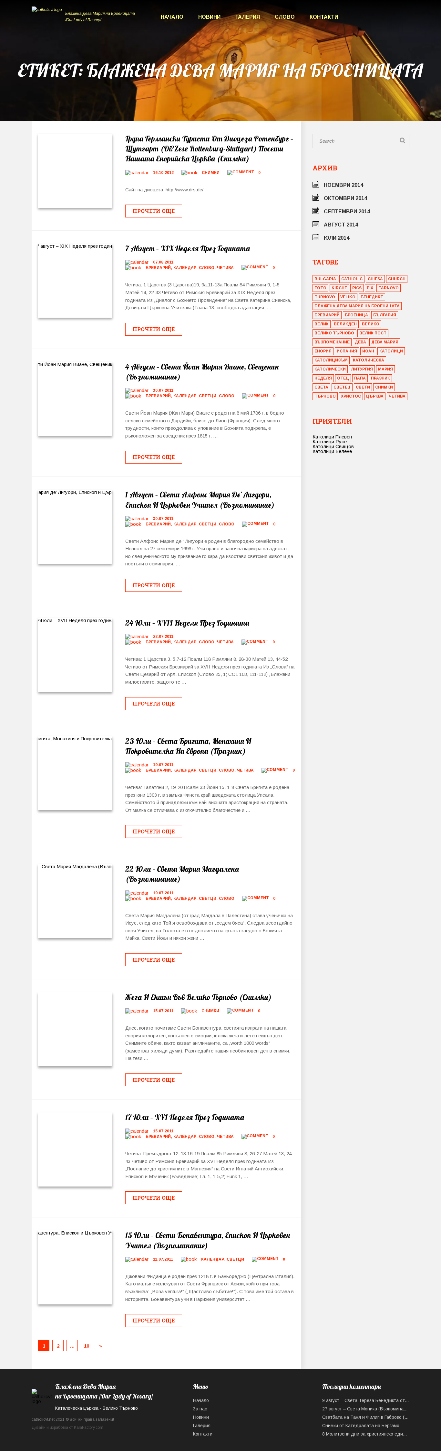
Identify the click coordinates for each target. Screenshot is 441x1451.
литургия (362, 369)
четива (397, 396)
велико (370, 324)
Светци (207, 396)
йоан (368, 351)
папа (360, 378)
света (321, 387)
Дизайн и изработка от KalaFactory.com (67, 1427)
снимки (384, 387)
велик (321, 324)
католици (391, 351)
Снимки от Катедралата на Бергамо (360, 1425)
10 (86, 1346)
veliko (347, 297)
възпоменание (332, 342)
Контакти (324, 17)
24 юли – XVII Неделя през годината (187, 623)
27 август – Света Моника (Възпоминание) (365, 1408)
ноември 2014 (343, 185)
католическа (368, 360)
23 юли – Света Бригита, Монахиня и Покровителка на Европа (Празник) (188, 746)
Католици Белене (332, 451)
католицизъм (331, 360)
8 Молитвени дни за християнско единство (365, 1434)
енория (323, 351)
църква (375, 396)
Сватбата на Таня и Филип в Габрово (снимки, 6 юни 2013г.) (365, 1417)
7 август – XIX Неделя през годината (187, 248)
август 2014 (341, 224)
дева (360, 342)
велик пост (372, 333)
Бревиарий (158, 268)
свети (363, 387)
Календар (184, 268)
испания (347, 351)
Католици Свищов (333, 446)
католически (330, 369)
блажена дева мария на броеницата (357, 306)
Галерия (247, 17)
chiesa (375, 279)
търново (325, 396)
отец (343, 378)
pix (370, 288)
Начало (172, 17)
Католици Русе (330, 441)
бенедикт (372, 297)
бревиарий (327, 315)
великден (345, 324)
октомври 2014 (345, 198)
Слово (285, 17)
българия (384, 315)
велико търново (334, 333)
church (396, 279)
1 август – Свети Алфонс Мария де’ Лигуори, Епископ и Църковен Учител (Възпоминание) (199, 499)
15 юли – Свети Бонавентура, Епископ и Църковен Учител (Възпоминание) (207, 1240)
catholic (352, 279)
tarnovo (388, 288)
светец (342, 387)
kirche (339, 288)
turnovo (324, 297)
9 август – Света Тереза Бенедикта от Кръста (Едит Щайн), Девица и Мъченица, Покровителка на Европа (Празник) (365, 1400)
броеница (356, 315)
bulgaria (325, 279)
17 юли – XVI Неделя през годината (184, 1117)
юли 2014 (336, 238)
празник (380, 378)
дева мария (384, 342)
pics (357, 288)
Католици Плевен (332, 436)
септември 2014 (347, 211)
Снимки (211, 173)
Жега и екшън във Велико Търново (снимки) (198, 997)
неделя (323, 378)
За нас (200, 1408)
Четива (225, 268)
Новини (209, 17)
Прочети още (154, 210)
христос (351, 396)
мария (385, 369)
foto (320, 288)
